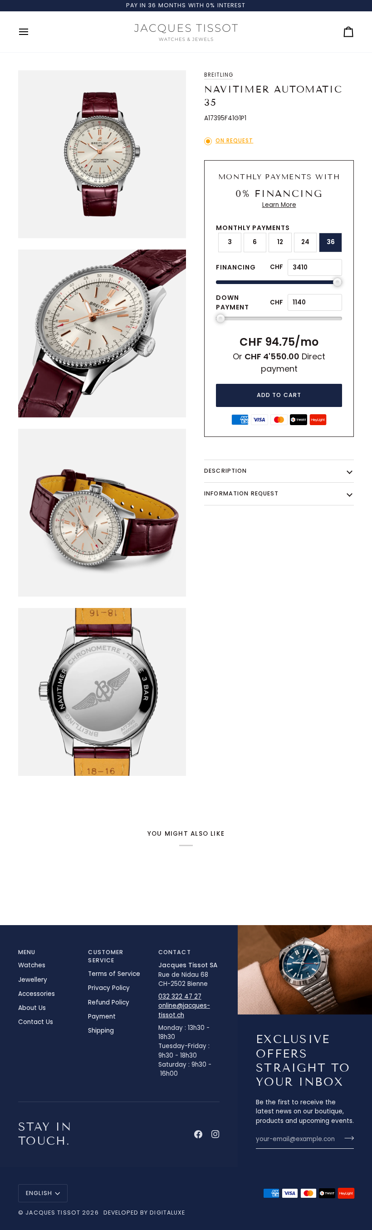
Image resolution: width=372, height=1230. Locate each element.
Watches (31, 965)
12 (280, 242)
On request (234, 140)
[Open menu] (31, 31)
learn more (279, 205)
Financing (236, 267)
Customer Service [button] (105, 956)
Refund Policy (108, 1002)
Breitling (218, 74)
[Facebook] (198, 1134)
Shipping (101, 1030)
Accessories (36, 994)
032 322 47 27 (179, 996)
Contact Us (35, 1022)
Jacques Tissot (52, 1212)
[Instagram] (215, 1134)
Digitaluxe (167, 1212)
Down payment (232, 302)
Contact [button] (174, 952)
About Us (32, 1008)
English (39, 1193)
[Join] (346, 1138)
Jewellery (32, 979)
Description (225, 471)
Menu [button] (27, 952)
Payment (102, 1016)
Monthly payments (253, 227)
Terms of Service (114, 974)
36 (331, 242)
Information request (241, 493)
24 (305, 242)
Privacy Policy (109, 988)
